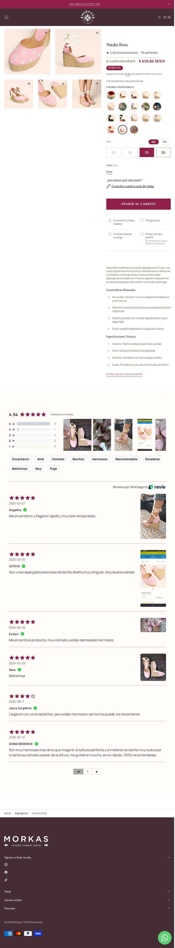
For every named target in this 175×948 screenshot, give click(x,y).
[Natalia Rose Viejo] (132, 129)
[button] (6, 17)
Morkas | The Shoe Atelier (27, 931)
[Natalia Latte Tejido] (120, 106)
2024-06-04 (17, 631)
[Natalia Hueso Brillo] (155, 95)
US (162, 142)
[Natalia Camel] (120, 95)
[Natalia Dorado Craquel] (143, 95)
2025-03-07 (17, 507)
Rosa (107, 171)
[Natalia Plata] (155, 118)
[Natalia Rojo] (109, 129)
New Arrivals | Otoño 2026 (84, 4)
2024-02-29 (17, 667)
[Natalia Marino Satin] (143, 106)
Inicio (7, 822)
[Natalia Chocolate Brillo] (132, 95)
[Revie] (154, 490)
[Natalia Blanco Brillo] (109, 95)
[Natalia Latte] (109, 106)
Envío (125, 73)
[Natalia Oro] (132, 118)
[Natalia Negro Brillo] (120, 118)
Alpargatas (21, 822)
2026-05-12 (17, 741)
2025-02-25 (17, 563)
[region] (51, 68)
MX (150, 142)
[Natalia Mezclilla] (132, 106)
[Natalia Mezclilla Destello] (155, 106)
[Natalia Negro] (109, 118)
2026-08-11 (16, 705)
